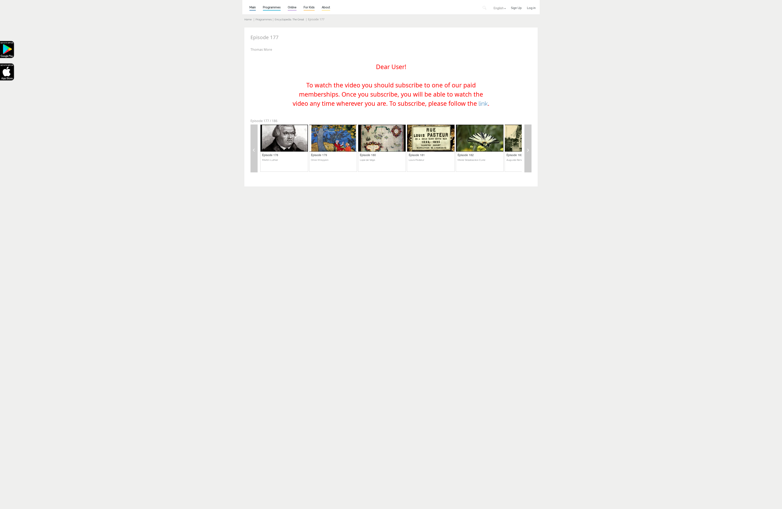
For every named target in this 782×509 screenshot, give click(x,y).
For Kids (309, 7)
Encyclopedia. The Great (289, 19)
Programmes (272, 7)
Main (252, 7)
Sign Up (516, 7)
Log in (531, 7)
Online (292, 7)
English (498, 8)
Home (248, 19)
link (483, 103)
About (326, 7)
